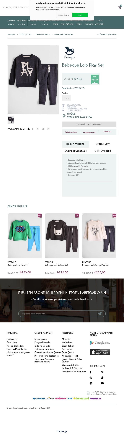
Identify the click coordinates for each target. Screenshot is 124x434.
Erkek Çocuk (68, 352)
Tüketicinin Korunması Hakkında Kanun (44, 360)
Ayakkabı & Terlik (70, 355)
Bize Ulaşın (12, 342)
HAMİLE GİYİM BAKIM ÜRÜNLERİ (67, 22)
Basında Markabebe (17, 349)
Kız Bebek (67, 342)
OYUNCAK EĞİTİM (79, 22)
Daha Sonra (63, 15)
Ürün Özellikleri (75, 144)
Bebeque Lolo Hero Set (18, 265)
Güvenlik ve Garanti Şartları (47, 352)
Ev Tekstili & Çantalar (72, 368)
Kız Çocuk (67, 349)
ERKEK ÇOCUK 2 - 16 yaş (44, 22)
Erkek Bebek (68, 345)
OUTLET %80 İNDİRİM (99, 22)
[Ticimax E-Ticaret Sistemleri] (62, 431)
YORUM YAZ (107, 132)
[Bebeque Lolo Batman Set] (62, 236)
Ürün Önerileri (103, 150)
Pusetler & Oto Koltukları (74, 371)
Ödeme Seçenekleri (75, 150)
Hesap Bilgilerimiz (15, 345)
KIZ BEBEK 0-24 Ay (11, 22)
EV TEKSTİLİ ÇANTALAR (89, 22)
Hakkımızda (12, 339)
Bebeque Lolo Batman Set (56, 265)
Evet (80, 15)
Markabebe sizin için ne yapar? (18, 353)
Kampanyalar (40, 339)
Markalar (66, 339)
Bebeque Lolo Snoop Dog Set (95, 265)
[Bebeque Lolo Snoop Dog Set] (99, 236)
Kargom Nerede (42, 342)
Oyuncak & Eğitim (70, 365)
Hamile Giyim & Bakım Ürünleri (72, 360)
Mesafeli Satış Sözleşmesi (46, 355)
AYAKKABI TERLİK (55, 22)
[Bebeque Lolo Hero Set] (25, 236)
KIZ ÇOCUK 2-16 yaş (32, 22)
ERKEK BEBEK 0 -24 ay (21, 22)
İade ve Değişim (42, 345)
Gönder (100, 313)
